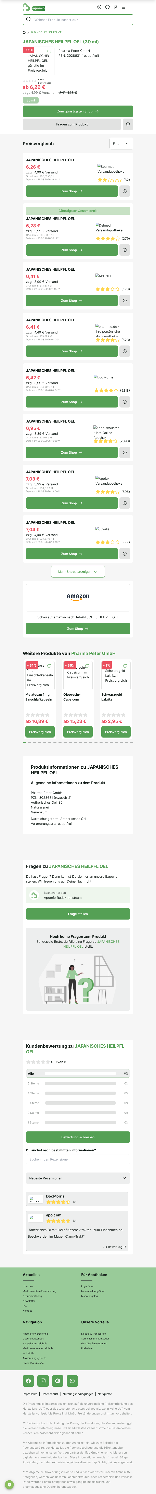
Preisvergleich (40, 732)
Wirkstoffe (28, 1353)
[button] (123, 7)
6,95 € (33, 428)
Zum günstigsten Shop (75, 111)
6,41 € (33, 276)
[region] (78, 1221)
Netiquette (105, 1394)
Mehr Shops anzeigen (75, 572)
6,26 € (33, 167)
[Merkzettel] (107, 7)
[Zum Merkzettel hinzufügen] (49, 51)
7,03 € (32, 479)
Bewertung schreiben (78, 1137)
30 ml (30, 100)
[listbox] (78, 1178)
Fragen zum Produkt (72, 124)
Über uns (28, 1286)
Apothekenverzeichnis (35, 1333)
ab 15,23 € (74, 721)
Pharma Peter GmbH (74, 51)
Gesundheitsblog (32, 1296)
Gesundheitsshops (33, 1338)
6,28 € (33, 225)
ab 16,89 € (36, 721)
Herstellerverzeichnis (35, 1343)
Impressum (30, 1394)
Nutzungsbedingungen (78, 1394)
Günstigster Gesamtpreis (78, 211)
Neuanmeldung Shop (93, 1291)
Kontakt (27, 1310)
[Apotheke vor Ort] (99, 7)
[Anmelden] (115, 7)
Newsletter (29, 1300)
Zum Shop (69, 191)
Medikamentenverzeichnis (38, 1348)
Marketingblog (89, 1296)
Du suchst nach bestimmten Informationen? (61, 1150)
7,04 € (32, 529)
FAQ (25, 1305)
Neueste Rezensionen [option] (45, 1178)
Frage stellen (78, 914)
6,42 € (33, 377)
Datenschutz (50, 1394)
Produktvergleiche (33, 1362)
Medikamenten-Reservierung (39, 1291)
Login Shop (87, 1286)
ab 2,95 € (111, 721)
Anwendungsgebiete (34, 1358)
